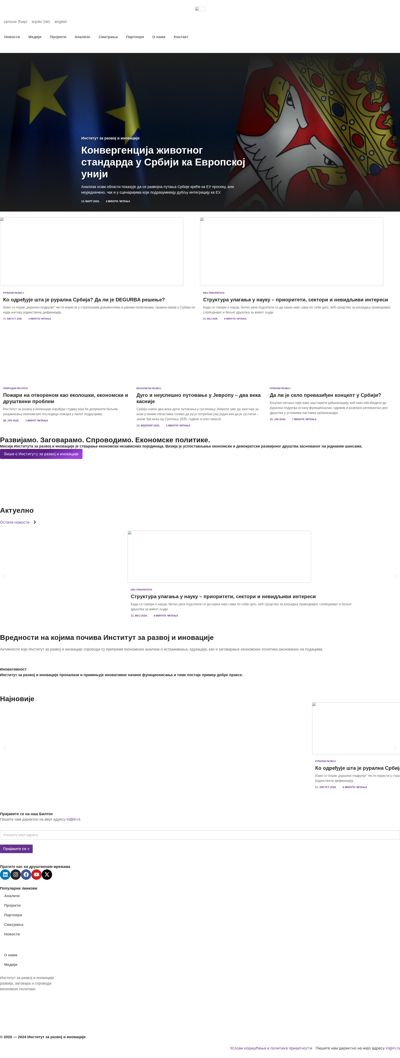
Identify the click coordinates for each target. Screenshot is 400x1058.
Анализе (82, 37)
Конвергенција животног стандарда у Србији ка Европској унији (163, 162)
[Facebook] (26, 874)
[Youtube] (36, 874)
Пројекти (58, 37)
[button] (4, 576)
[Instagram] (15, 874)
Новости (12, 37)
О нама (158, 37)
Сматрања (108, 37)
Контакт (181, 37)
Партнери (135, 37)
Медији (34, 37)
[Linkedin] (5, 874)
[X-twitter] (47, 874)
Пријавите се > (16, 849)
